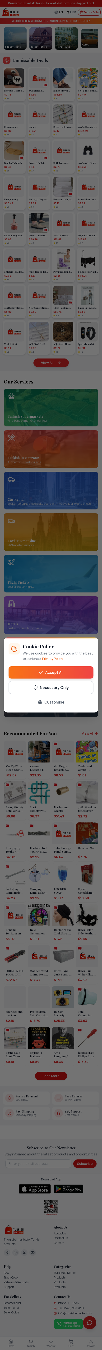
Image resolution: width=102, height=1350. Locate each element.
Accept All (54, 672)
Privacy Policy (52, 658)
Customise (54, 702)
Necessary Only (54, 687)
